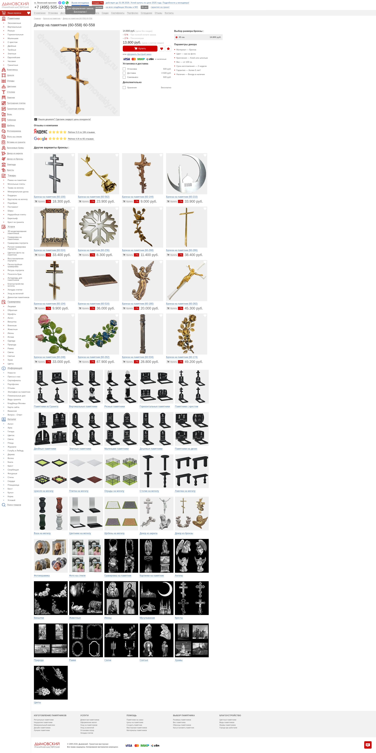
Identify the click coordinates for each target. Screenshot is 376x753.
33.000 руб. (59, 362)
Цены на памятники (135, 722)
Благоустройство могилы (16, 285)
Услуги (84, 715)
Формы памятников (227, 725)
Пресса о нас (14, 376)
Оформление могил (88, 722)
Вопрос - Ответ (15, 415)
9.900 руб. (58, 308)
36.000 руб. (103, 308)
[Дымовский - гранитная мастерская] (13, 5)
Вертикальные (14, 27)
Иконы (11, 333)
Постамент (13, 207)
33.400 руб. (59, 255)
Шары (10, 211)
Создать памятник (134, 725)
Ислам (11, 337)
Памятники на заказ (135, 720)
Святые (11, 356)
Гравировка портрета (18, 243)
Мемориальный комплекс (44, 725)
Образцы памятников (182, 725)
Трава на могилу (16, 188)
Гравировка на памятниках (15, 238)
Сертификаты (14, 380)
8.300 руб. (102, 255)
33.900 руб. (191, 201)
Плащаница (13, 485)
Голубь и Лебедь (16, 450)
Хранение (149, 87)
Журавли (12, 447)
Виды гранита (14, 399)
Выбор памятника (184, 715)
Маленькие (13, 38)
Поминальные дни (16, 395)
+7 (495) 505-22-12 (51, 7)
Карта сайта (13, 407)
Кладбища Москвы (17, 403)
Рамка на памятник (17, 180)
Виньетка (12, 321)
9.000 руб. (146, 201)
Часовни (12, 61)
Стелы (11, 477)
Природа (12, 344)
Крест (10, 466)
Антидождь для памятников (15, 279)
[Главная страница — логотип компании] (47, 745)
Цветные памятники (227, 720)
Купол (10, 492)
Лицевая (12, 306)
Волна (11, 458)
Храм (10, 360)
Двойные (12, 46)
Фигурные (12, 473)
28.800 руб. (147, 362)
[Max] (59, 2)
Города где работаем (228, 728)
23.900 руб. (103, 201)
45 (200, 37)
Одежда (11, 341)
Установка (149, 69)
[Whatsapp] (67, 2)
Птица (11, 443)
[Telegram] (63, 2)
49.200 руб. (191, 362)
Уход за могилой (16, 293)
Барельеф (13, 218)
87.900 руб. (103, 362)
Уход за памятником (88, 725)
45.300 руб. (191, 308)
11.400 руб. (147, 255)
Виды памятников (226, 722)
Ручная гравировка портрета (17, 248)
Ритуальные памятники (44, 720)
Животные (13, 329)
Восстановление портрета (16, 259)
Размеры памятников (182, 720)
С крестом (12, 42)
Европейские (14, 57)
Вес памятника (179, 722)
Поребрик (12, 203)
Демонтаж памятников (18, 297)
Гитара (11, 431)
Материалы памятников (137, 730)
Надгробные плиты (17, 214)
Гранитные (13, 65)
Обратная (12, 310)
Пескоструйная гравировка (15, 265)
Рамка (11, 348)
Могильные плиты (16, 184)
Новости (12, 373)
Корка (10, 496)
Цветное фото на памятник (16, 253)
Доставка (149, 73)
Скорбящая (13, 469)
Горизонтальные (16, 34)
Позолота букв (14, 274)
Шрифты (12, 314)
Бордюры (12, 195)
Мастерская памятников (137, 728)
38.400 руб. (191, 255)
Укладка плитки (15, 289)
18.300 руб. (59, 201)
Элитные (12, 53)
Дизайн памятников (42, 728)
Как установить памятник (183, 728)
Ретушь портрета (16, 270)
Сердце (11, 481)
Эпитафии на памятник (19, 392)
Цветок (11, 435)
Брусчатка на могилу (18, 199)
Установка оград (87, 730)
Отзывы (11, 388)
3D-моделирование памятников (17, 232)
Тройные (12, 50)
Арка (10, 427)
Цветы (11, 363)
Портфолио (13, 384)
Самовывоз (149, 77)
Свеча (11, 352)
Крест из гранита (16, 222)
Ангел (10, 318)
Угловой (11, 500)
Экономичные (14, 23)
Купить (142, 48)
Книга (10, 462)
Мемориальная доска (18, 191)
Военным (12, 325)
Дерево (11, 454)
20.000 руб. (147, 308)
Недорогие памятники (43, 722)
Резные (11, 31)
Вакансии (12, 411)
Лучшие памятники (42, 730)
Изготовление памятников (50, 715)
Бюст (10, 489)
